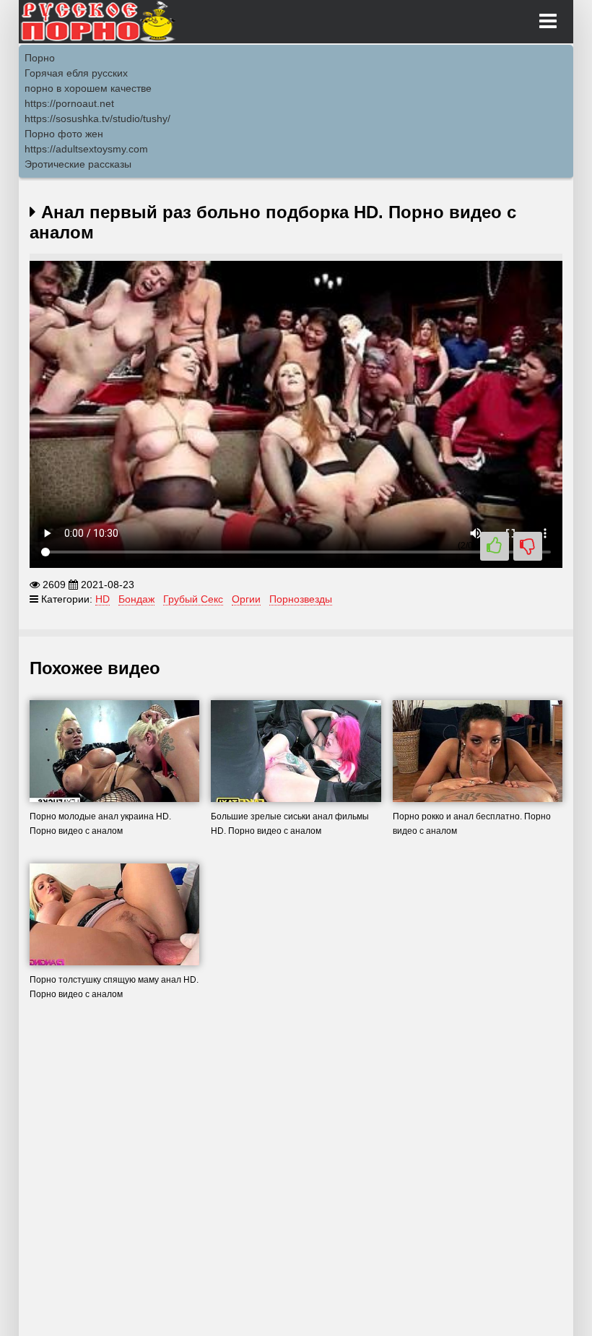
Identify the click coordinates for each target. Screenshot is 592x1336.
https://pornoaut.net (69, 103)
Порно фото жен (64, 133)
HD (102, 599)
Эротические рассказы (78, 164)
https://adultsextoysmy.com (86, 149)
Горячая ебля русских (76, 73)
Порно (40, 58)
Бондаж (136, 599)
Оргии (246, 599)
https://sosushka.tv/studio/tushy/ (97, 118)
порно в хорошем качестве (88, 88)
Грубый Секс (193, 599)
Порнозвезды (300, 599)
